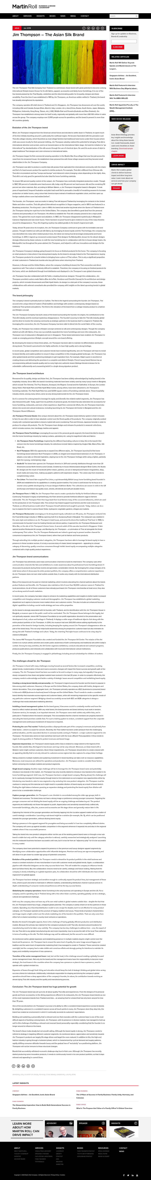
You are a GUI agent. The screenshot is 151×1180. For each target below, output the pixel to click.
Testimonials (39, 1161)
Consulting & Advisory (43, 1151)
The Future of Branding (85, 1153)
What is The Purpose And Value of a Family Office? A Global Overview (104, 1108)
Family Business (18, 1101)
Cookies (62, 1175)
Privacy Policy (55, 1175)
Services (27, 16)
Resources (103, 1148)
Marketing (59, 1164)
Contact (85, 16)
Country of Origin (31, 1074)
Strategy (15, 1091)
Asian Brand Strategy (84, 1156)
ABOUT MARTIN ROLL (20, 1151)
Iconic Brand (50, 1074)
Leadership (60, 1074)
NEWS (121, 1151)
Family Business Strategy (86, 1151)
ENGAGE (116, 188)
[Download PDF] (97, 28)
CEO (21, 1074)
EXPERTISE (17, 1156)
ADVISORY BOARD (19, 1159)
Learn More (118, 156)
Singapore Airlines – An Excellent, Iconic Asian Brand (33, 1095)
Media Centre (102, 1153)
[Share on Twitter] (88, 28)
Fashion (42, 1074)
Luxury (68, 1074)
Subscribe (117, 47)
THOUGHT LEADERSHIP (21, 1153)
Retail (74, 1074)
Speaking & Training (42, 1153)
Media (73, 16)
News (62, 16)
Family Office (81, 1104)
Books (52, 16)
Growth (59, 1153)
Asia (17, 28)
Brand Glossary (103, 1156)
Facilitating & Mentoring (43, 1156)
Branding (15, 1074)
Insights (41, 16)
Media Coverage (103, 1151)
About (15, 16)
